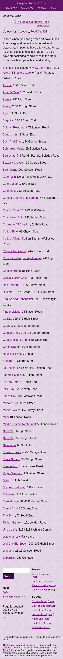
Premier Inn (10, 466)
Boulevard (9, 155)
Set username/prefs (14, 596)
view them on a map (44, 67)
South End (37, 623)
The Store (9, 515)
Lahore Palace (12, 374)
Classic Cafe (11, 210)
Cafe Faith (9, 176)
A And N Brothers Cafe (17, 72)
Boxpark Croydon (13, 162)
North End (37, 618)
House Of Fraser (13, 353)
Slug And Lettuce (13, 487)
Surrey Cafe (10, 508)
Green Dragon (11, 346)
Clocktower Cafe (13, 217)
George (7, 325)
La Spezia (9, 367)
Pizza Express (12, 452)
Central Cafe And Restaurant (20, 197)
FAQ (5, 592)
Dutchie (7, 291)
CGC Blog (42, 8)
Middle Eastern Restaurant (19, 424)
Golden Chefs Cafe (15, 332)
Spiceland (9, 494)
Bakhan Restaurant (15, 127)
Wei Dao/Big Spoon (15, 543)
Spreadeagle (11, 501)
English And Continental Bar (20, 299)
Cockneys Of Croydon (16, 224)
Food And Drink (40, 31)
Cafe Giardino (11, 183)
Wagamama (10, 536)
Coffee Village (11, 238)
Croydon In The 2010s (31, 3)
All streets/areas (41, 627)
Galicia (7, 318)
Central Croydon (41, 574)
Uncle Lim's (10, 529)
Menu (54, 8)
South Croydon (40, 585)
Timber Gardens (13, 522)
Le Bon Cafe (10, 381)
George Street (40, 605)
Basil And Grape (13, 141)
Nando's (8, 431)
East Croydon (39, 581)
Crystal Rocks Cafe (15, 277)
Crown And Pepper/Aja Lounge (22, 258)
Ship (6, 480)
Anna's (7, 99)
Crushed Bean (12, 270)
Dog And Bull (11, 284)
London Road (39, 614)
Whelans (8, 550)
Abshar (7, 85)
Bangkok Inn (10, 134)
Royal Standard (12, 473)
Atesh (6, 106)
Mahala (7, 403)
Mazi (6, 417)
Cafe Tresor (10, 190)
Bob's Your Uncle (13, 148)
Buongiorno (10, 169)
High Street (38, 610)
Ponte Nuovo (11, 459)
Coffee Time (10, 231)
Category (23, 31)
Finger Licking (11, 311)
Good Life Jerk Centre (16, 339)
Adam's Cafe (11, 92)
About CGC (11, 8)
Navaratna (9, 445)
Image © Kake (43, 26)
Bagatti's (8, 120)
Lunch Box (9, 396)
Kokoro (7, 360)
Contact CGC (27, 8)
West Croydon (40, 589)
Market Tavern (11, 410)
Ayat (5, 113)
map (35, 576)
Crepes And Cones (14, 251)
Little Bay (8, 388)
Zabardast (9, 557)
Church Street (39, 601)
